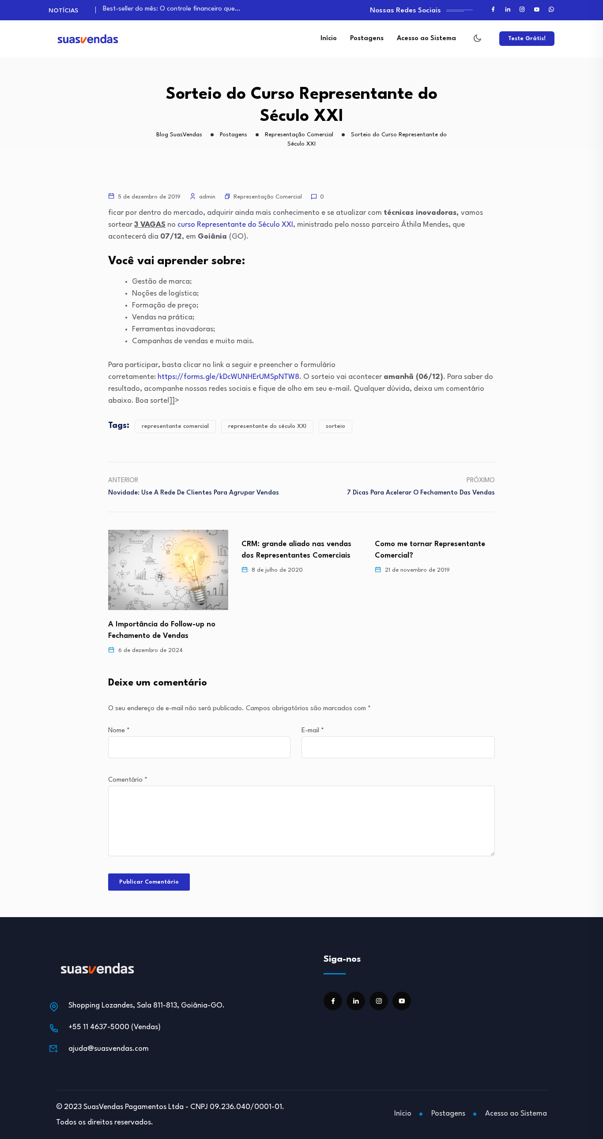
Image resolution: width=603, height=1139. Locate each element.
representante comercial (175, 426)
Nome (119, 730)
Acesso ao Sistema (426, 38)
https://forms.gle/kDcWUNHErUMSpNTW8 (228, 377)
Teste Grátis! (527, 38)
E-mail (313, 730)
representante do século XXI (267, 426)
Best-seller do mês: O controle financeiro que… (171, 9)
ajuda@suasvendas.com (108, 1049)
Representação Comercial (268, 197)
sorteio (335, 426)
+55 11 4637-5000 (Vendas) (114, 1027)
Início (328, 38)
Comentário (127, 780)
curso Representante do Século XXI (235, 225)
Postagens (367, 38)
